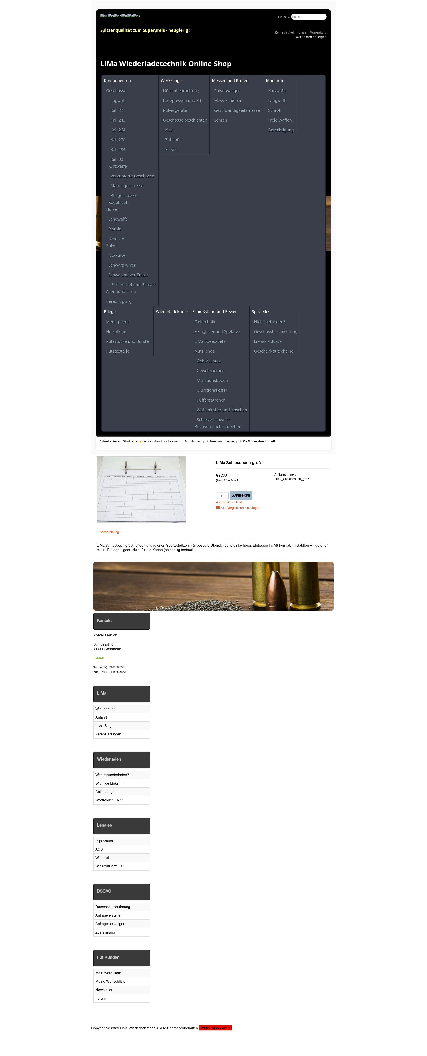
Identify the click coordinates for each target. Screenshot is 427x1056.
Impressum (104, 840)
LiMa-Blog (103, 725)
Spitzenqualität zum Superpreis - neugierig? (145, 30)
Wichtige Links (107, 783)
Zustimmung (105, 932)
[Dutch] (111, 16)
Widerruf (102, 857)
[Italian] (130, 16)
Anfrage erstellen (108, 915)
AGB (99, 849)
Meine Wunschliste (110, 981)
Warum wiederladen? (112, 774)
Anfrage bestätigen (110, 923)
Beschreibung (109, 532)
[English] (117, 16)
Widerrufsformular (109, 866)
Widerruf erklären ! (216, 1027)
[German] (104, 16)
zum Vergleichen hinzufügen (240, 507)
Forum (100, 998)
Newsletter (103, 989)
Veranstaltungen (108, 734)
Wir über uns (105, 708)
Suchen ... (284, 16)
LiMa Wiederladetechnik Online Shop (165, 63)
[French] (124, 16)
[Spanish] (136, 16)
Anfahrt (101, 717)
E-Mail (98, 658)
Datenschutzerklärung (112, 906)
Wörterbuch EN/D (109, 800)
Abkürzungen (106, 791)
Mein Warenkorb (108, 972)
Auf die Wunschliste (230, 502)
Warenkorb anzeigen (311, 37)
